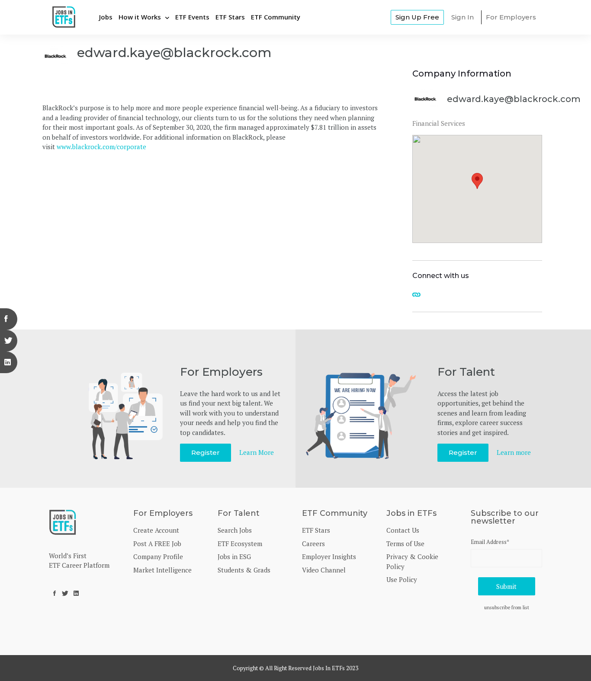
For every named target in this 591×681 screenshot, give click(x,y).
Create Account (156, 530)
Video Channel (324, 570)
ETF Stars (230, 17)
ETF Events (192, 17)
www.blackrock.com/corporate (101, 146)
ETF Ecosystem (240, 543)
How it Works (140, 17)
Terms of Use (405, 543)
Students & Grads (244, 570)
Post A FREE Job (157, 543)
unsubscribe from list (506, 607)
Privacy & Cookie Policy (412, 561)
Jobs (105, 17)
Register (205, 452)
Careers (313, 543)
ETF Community (275, 17)
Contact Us (402, 530)
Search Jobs (235, 530)
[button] (477, 181)
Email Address (490, 542)
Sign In (462, 17)
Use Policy (401, 579)
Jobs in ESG (234, 556)
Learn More (256, 452)
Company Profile (158, 556)
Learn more (514, 452)
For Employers (511, 17)
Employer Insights (329, 556)
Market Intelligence (162, 570)
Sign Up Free (417, 17)
